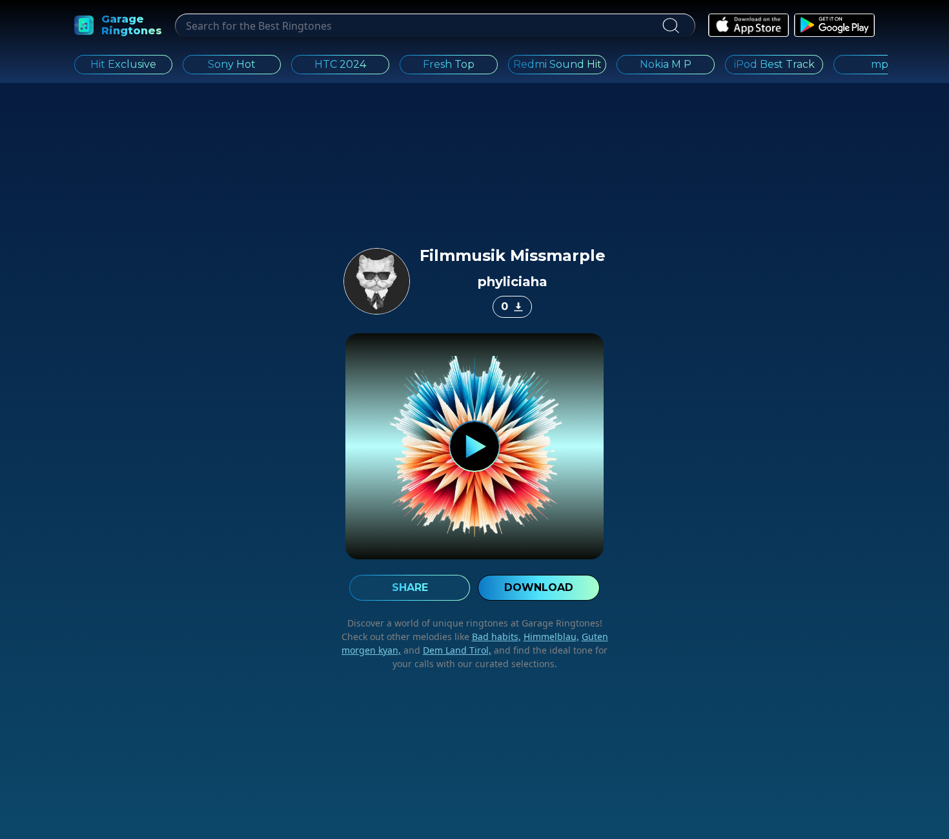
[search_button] (670, 25)
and (446, 650)
